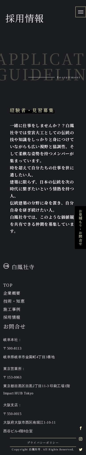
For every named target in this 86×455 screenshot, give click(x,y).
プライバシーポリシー (43, 442)
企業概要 (12, 293)
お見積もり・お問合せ (80, 227)
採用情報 (12, 317)
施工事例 (12, 309)
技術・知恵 (14, 301)
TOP (8, 285)
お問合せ (14, 326)
